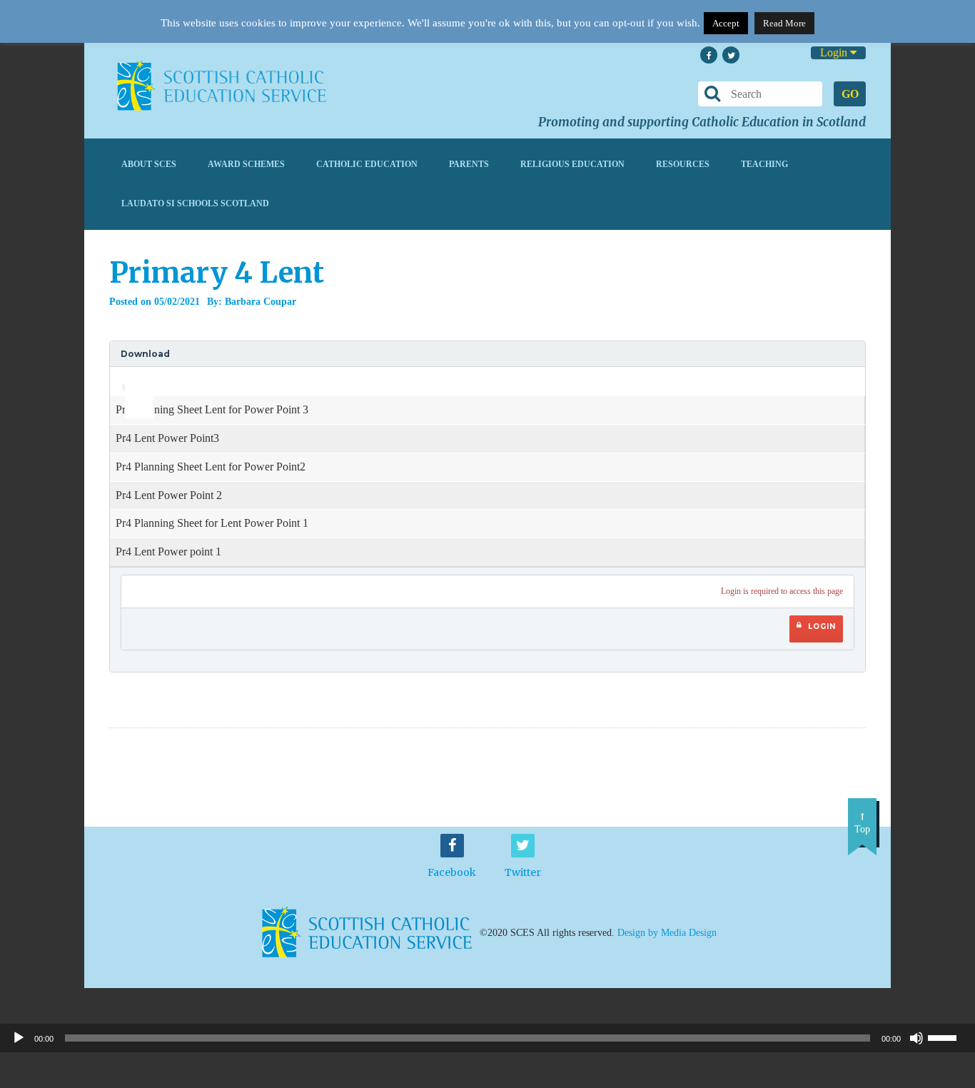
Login (835, 52)
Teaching (764, 164)
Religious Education (572, 164)
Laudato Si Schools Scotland (195, 203)
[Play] (18, 1038)
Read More (784, 23)
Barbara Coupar (260, 301)
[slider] (134, 377)
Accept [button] (725, 23)
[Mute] (916, 1038)
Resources (682, 164)
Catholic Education (367, 164)
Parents (469, 164)
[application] (131, 381)
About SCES (148, 164)
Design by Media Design (667, 932)
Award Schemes (246, 164)
